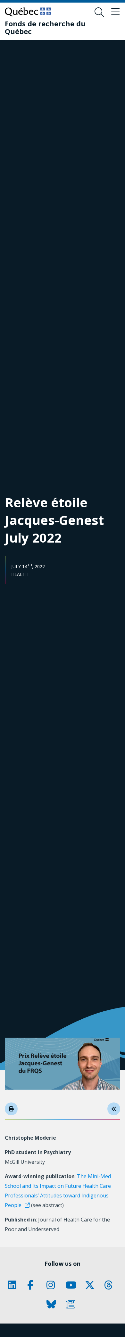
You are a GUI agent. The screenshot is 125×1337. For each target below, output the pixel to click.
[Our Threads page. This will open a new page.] (110, 1285)
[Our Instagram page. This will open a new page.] (52, 1285)
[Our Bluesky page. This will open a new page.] (52, 1304)
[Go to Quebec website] (28, 11)
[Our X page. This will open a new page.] (91, 1285)
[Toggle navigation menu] (115, 12)
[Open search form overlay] (99, 12)
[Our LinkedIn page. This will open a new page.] (14, 1285)
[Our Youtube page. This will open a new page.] (72, 1285)
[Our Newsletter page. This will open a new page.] (72, 1304)
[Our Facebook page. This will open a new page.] (33, 1285)
